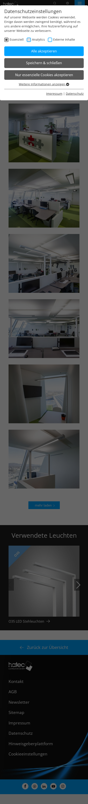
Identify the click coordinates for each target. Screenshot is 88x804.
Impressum (54, 94)
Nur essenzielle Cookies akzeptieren (44, 75)
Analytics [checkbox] (38, 39)
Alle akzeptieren (44, 51)
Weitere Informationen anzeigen (42, 84)
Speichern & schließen (44, 63)
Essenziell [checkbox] (17, 39)
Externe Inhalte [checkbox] (64, 39)
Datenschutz (75, 94)
